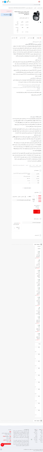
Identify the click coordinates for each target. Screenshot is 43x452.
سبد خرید (41, 435)
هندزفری (27, 165)
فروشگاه (41, 432)
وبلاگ (41, 433)
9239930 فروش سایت (7, 437)
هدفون (30, 165)
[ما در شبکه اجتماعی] (5, 2)
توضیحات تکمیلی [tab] (30, 37)
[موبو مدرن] (39, 2)
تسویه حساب (35, 439)
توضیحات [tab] (38, 37)
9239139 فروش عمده (7, 441)
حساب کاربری (35, 432)
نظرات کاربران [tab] (22, 37)
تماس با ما (36, 440)
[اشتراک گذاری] (39, 18)
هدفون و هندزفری (40, 7)
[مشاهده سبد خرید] (7, 2)
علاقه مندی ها (40, 439)
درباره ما (36, 442)
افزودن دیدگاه (38, 211)
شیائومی (35, 7)
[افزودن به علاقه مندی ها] (39, 13)
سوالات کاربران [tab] (14, 37)
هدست (33, 165)
